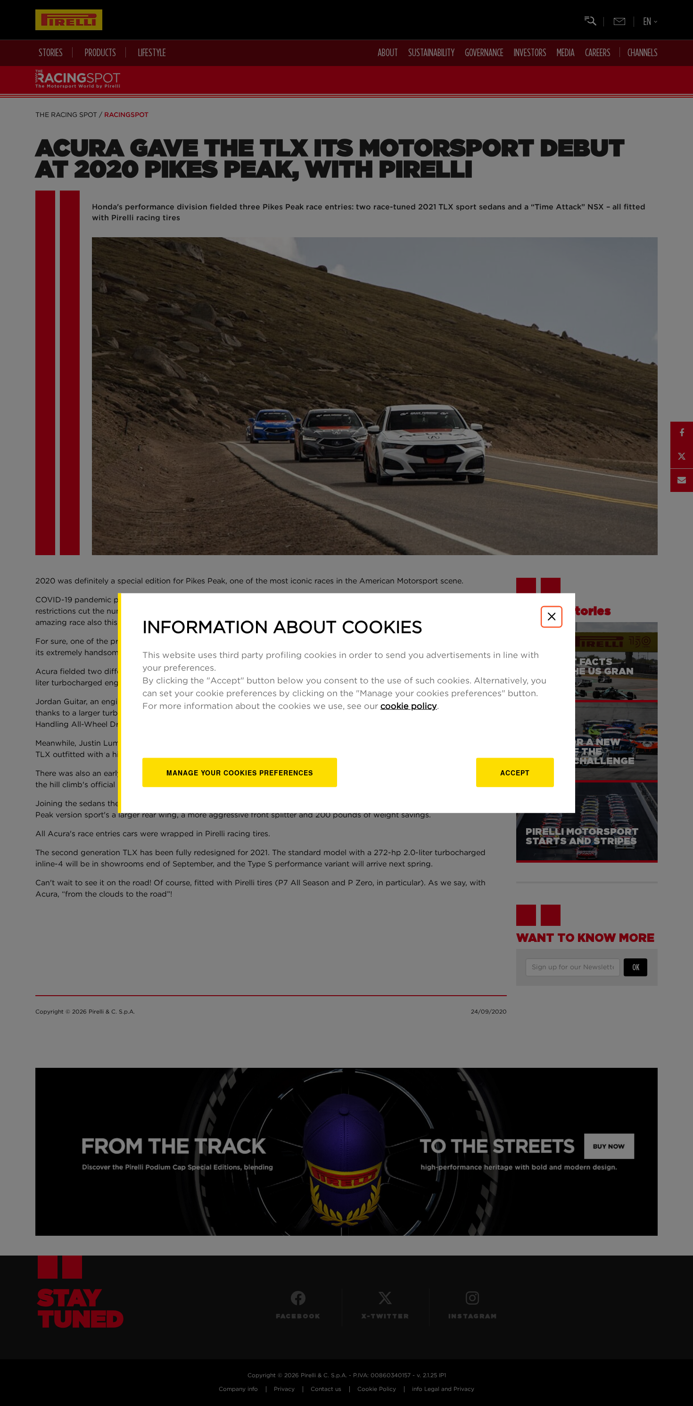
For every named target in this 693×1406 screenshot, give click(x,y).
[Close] (551, 616)
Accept (515, 772)
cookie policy (408, 706)
